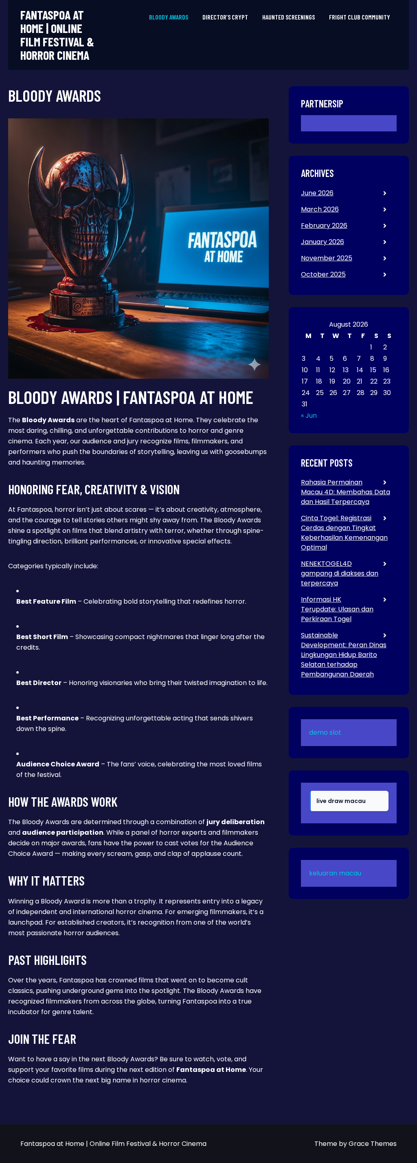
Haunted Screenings (288, 17)
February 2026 (324, 225)
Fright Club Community (359, 17)
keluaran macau (335, 873)
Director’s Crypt (225, 17)
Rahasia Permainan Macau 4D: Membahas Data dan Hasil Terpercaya (345, 492)
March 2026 (320, 209)
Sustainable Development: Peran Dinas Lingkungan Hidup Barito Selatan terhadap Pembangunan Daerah (343, 655)
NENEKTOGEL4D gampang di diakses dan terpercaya (339, 573)
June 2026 (317, 193)
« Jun (309, 415)
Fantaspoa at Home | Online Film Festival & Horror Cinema (57, 35)
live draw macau (341, 801)
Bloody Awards (168, 17)
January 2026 (322, 242)
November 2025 (326, 258)
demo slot (325, 732)
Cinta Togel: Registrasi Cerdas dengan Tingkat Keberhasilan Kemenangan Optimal (344, 532)
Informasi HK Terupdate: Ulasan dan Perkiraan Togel (337, 609)
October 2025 (323, 274)
